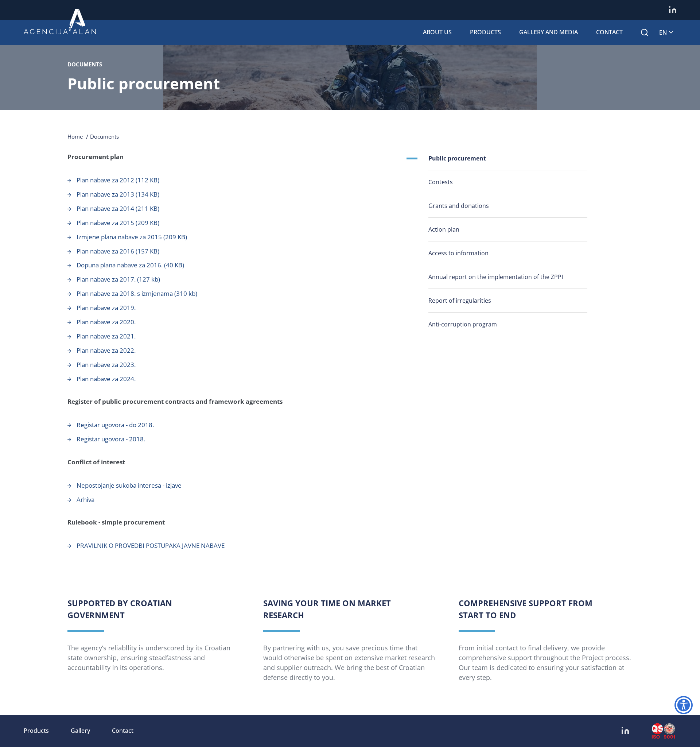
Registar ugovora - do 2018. (115, 425)
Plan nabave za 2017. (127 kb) (118, 279)
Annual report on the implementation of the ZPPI (495, 277)
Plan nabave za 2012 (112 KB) (118, 180)
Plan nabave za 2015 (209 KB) (118, 222)
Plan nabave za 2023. (106, 364)
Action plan (443, 229)
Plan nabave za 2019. (106, 307)
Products (485, 32)
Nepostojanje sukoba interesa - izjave (129, 485)
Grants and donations (458, 206)
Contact (609, 32)
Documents (104, 136)
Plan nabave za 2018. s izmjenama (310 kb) (137, 293)
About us (437, 32)
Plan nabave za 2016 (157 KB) (118, 251)
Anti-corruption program (462, 324)
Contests (440, 182)
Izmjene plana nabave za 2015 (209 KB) (132, 237)
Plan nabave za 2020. (106, 322)
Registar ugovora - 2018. (111, 439)
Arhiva (85, 499)
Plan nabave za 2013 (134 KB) (118, 194)
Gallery (80, 731)
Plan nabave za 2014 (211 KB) (118, 208)
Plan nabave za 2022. (106, 350)
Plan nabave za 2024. (106, 379)
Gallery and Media (548, 32)
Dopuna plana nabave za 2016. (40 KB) (130, 265)
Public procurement (457, 158)
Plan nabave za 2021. (106, 336)
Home (75, 136)
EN (663, 32)
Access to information (458, 253)
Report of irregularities (459, 301)
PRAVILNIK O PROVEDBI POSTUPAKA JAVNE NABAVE (151, 545)
